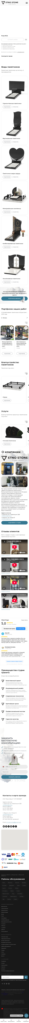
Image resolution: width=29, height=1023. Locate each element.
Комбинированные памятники (13, 243)
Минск (3, 882)
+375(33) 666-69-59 (6, 516)
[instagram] (4, 826)
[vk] (16, 826)
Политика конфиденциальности (7, 970)
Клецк (18, 885)
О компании (4, 959)
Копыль (24, 885)
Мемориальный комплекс (6, 921)
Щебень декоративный (6, 946)
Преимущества (4, 965)
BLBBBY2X (5, 994)
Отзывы (3, 963)
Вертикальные (4, 906)
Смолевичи (19, 893)
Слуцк (13, 893)
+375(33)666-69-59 (20, 52)
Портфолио (3, 961)
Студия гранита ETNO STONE (7, 1000)
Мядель (12, 890)
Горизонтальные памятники (12, 103)
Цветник (3, 929)
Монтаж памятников (5, 940)
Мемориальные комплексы (12, 208)
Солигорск (4, 896)
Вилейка (24, 882)
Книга (2, 916)
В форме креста (4, 910)
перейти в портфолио (5, 555)
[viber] (6, 826)
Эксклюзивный (4, 931)
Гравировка (3, 948)
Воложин (4, 885)
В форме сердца (4, 912)
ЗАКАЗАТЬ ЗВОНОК (14, 777)
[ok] (13, 826)
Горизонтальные (4, 908)
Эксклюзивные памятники (11, 278)
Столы (2, 952)
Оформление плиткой (5, 938)
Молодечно (5, 890)
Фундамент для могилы (6, 942)
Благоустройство (6, 934)
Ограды (5, 397)
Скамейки (3, 954)
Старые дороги (13, 896)
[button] (14, 299)
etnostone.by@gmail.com (13, 822)
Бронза (2, 955)
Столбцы (21, 896)
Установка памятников (9, 440)
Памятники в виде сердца (11, 173)
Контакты (3, 968)
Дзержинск (11, 885)
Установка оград (4, 936)
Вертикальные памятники (11, 138)
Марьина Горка (5, 893)
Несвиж (18, 890)
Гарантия (3, 967)
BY (4, 992)
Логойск (10, 888)
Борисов (17, 882)
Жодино (15, 899)
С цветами (3, 927)
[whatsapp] (11, 826)
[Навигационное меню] (27, 3)
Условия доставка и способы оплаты (8, 944)
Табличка (3, 925)
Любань (16, 888)
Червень (9, 899)
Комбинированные (5, 919)
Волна (2, 914)
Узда (3, 899)
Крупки (4, 888)
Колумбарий (3, 918)
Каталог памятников (7, 904)
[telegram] (9, 826)
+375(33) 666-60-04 (6, 519)
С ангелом (3, 923)
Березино (10, 882)
